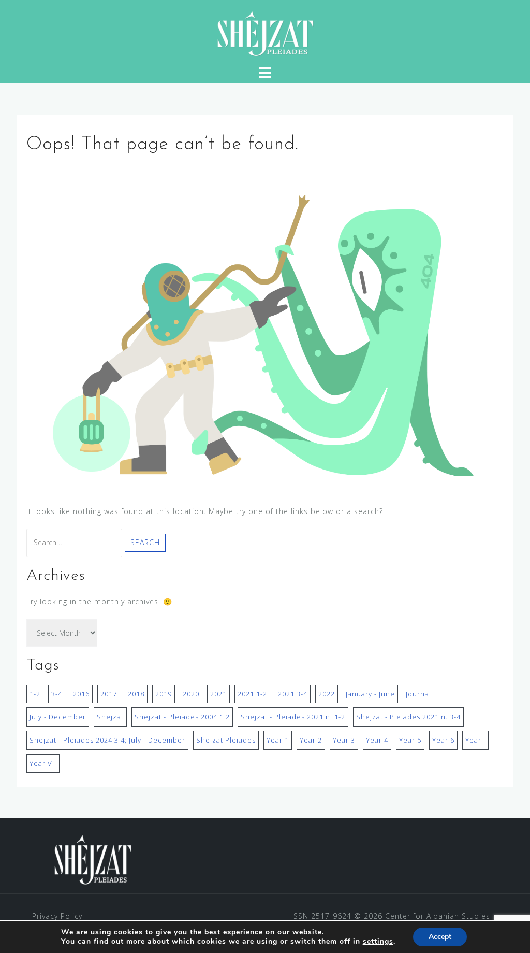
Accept (440, 937)
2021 (218, 694)
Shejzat (110, 716)
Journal (418, 694)
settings (378, 941)
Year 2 (311, 740)
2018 (136, 694)
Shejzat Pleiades (226, 740)
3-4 (56, 694)
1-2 (35, 694)
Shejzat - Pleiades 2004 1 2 (182, 716)
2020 (191, 694)
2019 (163, 694)
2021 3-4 (292, 694)
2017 (108, 694)
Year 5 (410, 740)
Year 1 (278, 740)
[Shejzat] (92, 860)
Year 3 (344, 740)
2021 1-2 (252, 694)
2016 (81, 694)
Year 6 (443, 740)
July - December (58, 716)
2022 (326, 694)
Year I (475, 740)
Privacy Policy (57, 916)
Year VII (43, 763)
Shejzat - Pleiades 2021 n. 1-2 (293, 716)
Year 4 (377, 740)
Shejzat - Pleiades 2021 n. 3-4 (408, 716)
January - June (370, 694)
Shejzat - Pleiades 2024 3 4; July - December (107, 740)
